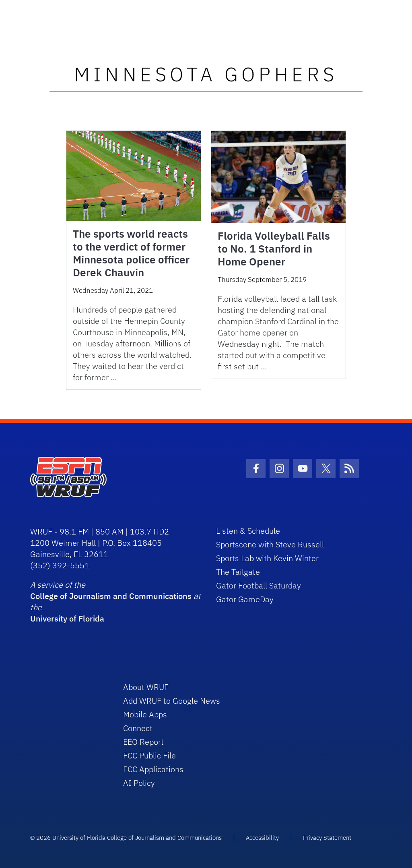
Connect (137, 728)
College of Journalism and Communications (111, 595)
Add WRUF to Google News (171, 700)
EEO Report (143, 741)
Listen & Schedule (248, 530)
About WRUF (146, 687)
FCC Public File (149, 755)
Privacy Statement (327, 837)
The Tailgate (238, 571)
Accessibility (262, 837)
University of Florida (67, 618)
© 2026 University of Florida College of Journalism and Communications (126, 837)
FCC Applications (153, 769)
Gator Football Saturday (258, 585)
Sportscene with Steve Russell (270, 544)
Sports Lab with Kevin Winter (267, 558)
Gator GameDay (245, 599)
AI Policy (139, 782)
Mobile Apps (145, 714)
